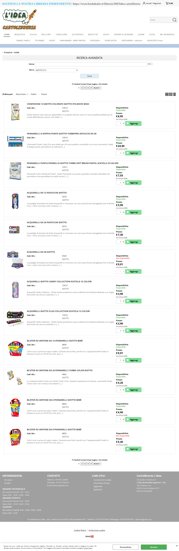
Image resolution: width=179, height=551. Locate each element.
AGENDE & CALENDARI (123, 34)
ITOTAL (152, 34)
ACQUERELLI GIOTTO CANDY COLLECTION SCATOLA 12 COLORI (59, 281)
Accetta (153, 547)
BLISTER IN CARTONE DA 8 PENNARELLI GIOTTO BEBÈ (54, 429)
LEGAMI (141, 34)
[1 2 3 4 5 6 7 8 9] (120, 301)
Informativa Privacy (102, 483)
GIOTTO (65, 111)
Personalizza (125, 547)
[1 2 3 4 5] (120, 419)
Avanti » (97, 88)
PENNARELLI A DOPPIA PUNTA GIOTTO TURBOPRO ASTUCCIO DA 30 (61, 133)
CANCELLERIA (61, 34)
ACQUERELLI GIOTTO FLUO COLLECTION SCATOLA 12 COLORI (58, 311)
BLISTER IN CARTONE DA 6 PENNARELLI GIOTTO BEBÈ (54, 400)
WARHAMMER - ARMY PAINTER (72, 40)
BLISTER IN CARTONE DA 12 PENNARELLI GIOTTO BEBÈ (55, 340)
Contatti (7, 483)
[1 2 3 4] (120, 153)
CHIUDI (177, 545)
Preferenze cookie (97, 530)
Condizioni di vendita (102, 480)
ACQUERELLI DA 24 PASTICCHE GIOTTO (47, 222)
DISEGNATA (95, 40)
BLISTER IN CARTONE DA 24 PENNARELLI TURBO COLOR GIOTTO (60, 370)
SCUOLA (33, 34)
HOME (6, 34)
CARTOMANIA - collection (131, 40)
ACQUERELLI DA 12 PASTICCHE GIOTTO (47, 192)
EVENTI (52, 40)
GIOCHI (106, 34)
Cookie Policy (87, 548)
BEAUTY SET (93, 34)
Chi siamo (8, 480)
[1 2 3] (120, 360)
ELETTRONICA (77, 34)
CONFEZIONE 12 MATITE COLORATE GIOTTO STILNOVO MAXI (58, 104)
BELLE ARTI (46, 34)
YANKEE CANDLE (23, 40)
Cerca (31, 64)
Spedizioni (98, 489)
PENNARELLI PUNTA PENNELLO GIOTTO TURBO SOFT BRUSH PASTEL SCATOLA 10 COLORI (72, 163)
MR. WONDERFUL (167, 34)
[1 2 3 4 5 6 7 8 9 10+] (120, 183)
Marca (31, 70)
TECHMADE (39, 40)
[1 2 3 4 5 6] (120, 123)
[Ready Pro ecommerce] (89, 536)
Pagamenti (98, 486)
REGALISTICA (19, 34)
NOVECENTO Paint (155, 40)
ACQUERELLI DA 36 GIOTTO (41, 252)
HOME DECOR (111, 40)
